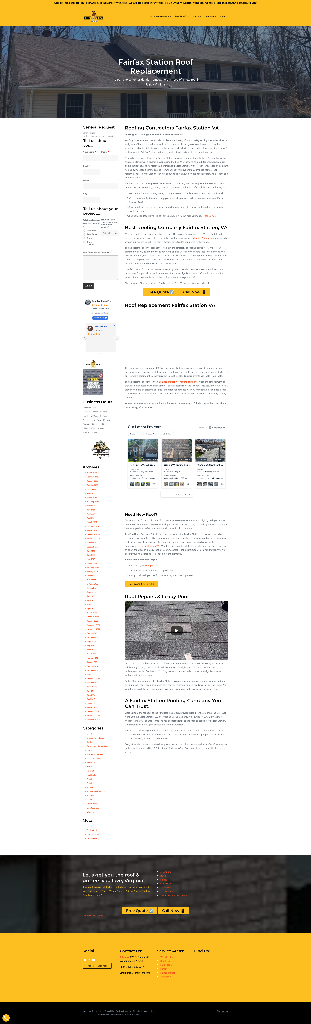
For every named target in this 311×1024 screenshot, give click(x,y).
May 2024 (91, 514)
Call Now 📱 (194, 292)
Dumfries (165, 961)
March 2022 (92, 612)
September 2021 (93, 637)
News (89, 766)
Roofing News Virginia (96, 791)
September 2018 (93, 719)
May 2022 (91, 604)
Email (86, 166)
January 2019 (92, 707)
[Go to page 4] (102, 353)
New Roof (92, 230)
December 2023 (93, 534)
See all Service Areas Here (173, 896)
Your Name (89, 152)
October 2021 (92, 633)
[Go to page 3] (100, 353)
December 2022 (93, 575)
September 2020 (94, 670)
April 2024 (91, 518)
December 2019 (93, 678)
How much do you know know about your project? (109, 224)
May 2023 (91, 559)
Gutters (90, 238)
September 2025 (93, 489)
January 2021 (92, 662)
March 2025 (92, 497)
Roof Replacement (94, 783)
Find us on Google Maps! (93, 915)
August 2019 (92, 687)
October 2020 (92, 666)
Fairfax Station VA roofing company (178, 382)
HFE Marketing (133, 1014)
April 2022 (91, 608)
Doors (89, 734)
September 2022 (93, 588)
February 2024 (93, 526)
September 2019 (93, 682)
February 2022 (93, 617)
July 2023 (91, 551)
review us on (99, 317)
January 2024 (92, 530)
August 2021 (92, 641)
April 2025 (91, 493)
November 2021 (93, 629)
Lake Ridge (166, 965)
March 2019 (91, 703)
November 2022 (93, 579)
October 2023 (92, 542)
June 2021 (91, 650)
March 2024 (92, 522)
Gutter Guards (90, 243)
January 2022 (92, 621)
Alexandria (166, 872)
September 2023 (93, 547)
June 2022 (91, 600)
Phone (105, 152)
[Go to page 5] (104, 353)
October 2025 (92, 485)
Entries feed (92, 830)
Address (87, 180)
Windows (91, 812)
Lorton (163, 969)
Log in (89, 826)
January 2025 (92, 505)
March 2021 (91, 654)
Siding (89, 799)
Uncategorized (93, 808)
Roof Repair (92, 234)
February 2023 (93, 567)
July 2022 (91, 596)
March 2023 (92, 563)
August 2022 (92, 592)
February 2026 (93, 477)
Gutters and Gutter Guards (98, 746)
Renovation (92, 771)
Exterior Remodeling (95, 738)
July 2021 (90, 645)
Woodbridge (166, 892)
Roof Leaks (91, 775)
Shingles (90, 795)
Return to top (222, 1011)
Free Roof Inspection (97, 966)
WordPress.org (93, 838)
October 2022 (92, 584)
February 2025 (93, 501)
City (85, 194)
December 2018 (93, 711)
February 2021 (92, 658)
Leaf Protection (93, 758)
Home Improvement (95, 754)
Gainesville (166, 884)
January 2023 (92, 571)
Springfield (165, 888)
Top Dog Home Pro (101, 301)
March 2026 (92, 472)
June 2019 (91, 695)
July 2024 (91, 510)
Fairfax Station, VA (204, 238)
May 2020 (91, 674)
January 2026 (92, 481)
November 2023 (93, 538)
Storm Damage (93, 803)
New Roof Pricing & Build (141, 584)
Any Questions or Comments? (97, 252)
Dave (97, 326)
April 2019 (91, 699)
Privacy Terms (109, 1014)
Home (89, 750)
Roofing (90, 787)
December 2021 (93, 625)
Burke (163, 876)
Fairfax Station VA (150, 546)
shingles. (149, 566)
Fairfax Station (168, 973)
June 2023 (91, 555)
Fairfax (164, 880)
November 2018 (93, 715)
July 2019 (90, 691)
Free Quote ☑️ (161, 292)
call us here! (211, 216)
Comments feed (93, 834)
